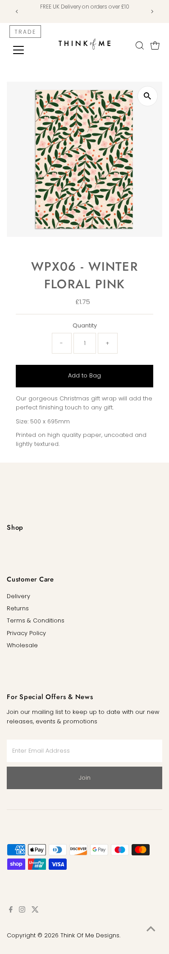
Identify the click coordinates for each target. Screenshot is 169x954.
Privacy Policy (26, 633)
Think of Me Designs (89, 935)
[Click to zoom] (147, 96)
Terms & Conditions (35, 620)
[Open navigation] (25, 50)
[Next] (152, 11)
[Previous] (17, 11)
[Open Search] (140, 45)
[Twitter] (35, 911)
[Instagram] (22, 911)
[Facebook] (11, 911)
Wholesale (22, 645)
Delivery (18, 596)
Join (85, 777)
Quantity (85, 325)
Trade (25, 32)
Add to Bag (84, 375)
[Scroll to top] (151, 929)
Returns (18, 608)
